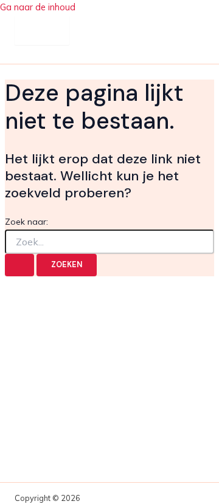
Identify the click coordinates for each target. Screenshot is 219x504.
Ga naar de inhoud (37, 7)
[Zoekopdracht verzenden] (19, 265)
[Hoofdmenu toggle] (42, 30)
